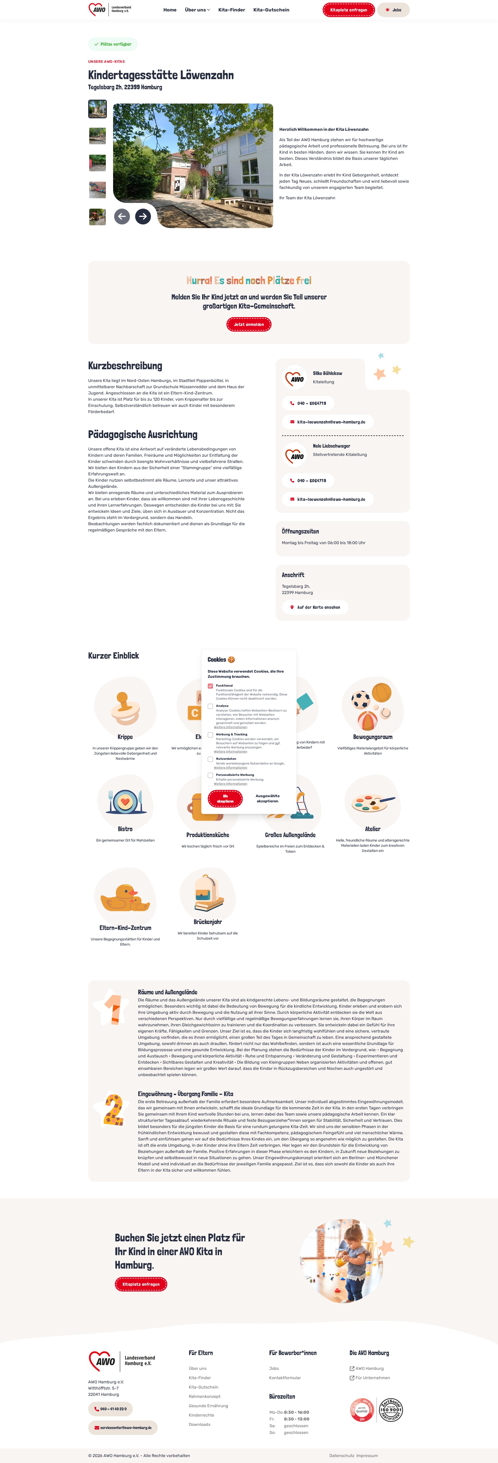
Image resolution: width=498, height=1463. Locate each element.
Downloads (199, 1424)
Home (170, 10)
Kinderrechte (201, 1415)
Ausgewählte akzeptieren (268, 798)
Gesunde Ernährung (208, 1405)
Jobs (274, 1368)
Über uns (195, 10)
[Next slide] (143, 216)
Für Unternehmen (373, 1377)
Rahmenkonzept (204, 1396)
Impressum (367, 1455)
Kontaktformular (285, 1377)
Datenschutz (341, 1455)
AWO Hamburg (370, 1368)
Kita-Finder (231, 10)
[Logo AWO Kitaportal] (110, 10)
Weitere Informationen (230, 727)
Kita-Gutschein (271, 10)
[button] (97, 112)
